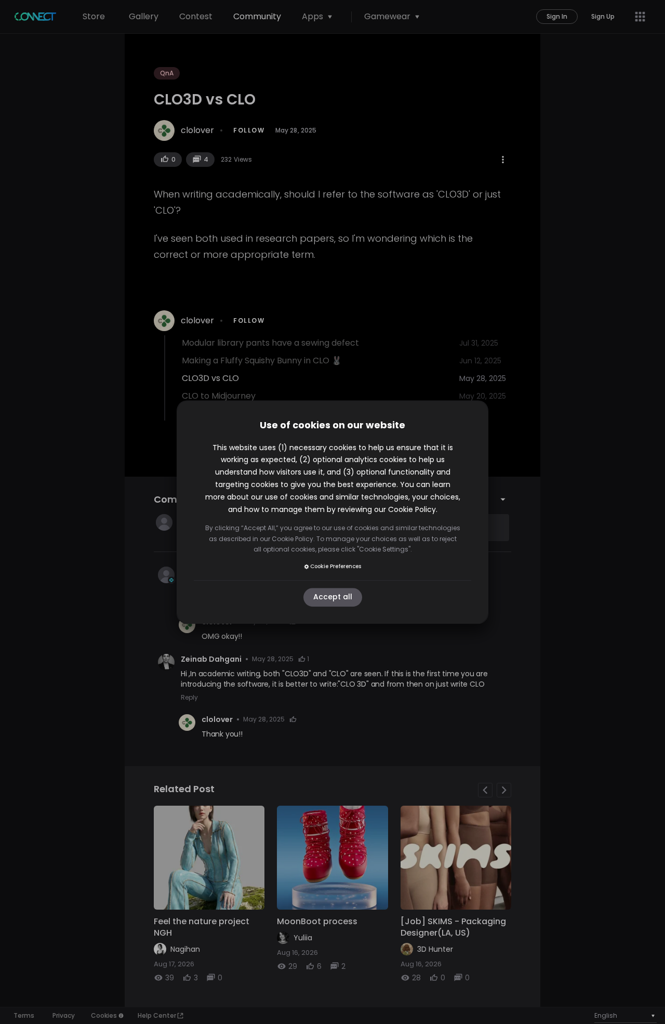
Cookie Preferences (335, 566)
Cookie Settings (383, 549)
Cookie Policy (412, 509)
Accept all (332, 597)
